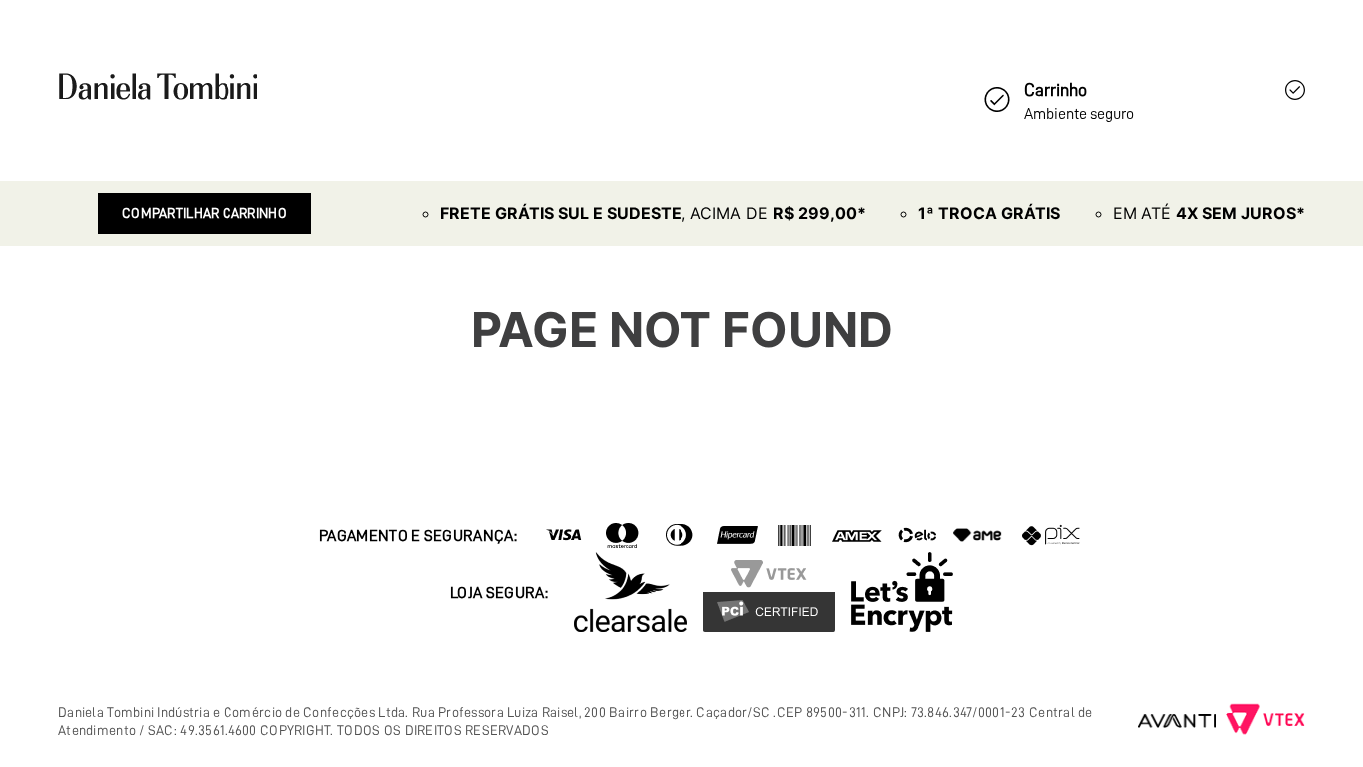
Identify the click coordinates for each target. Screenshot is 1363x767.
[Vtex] (1265, 721)
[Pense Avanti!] (1177, 721)
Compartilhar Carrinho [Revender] (204, 213)
